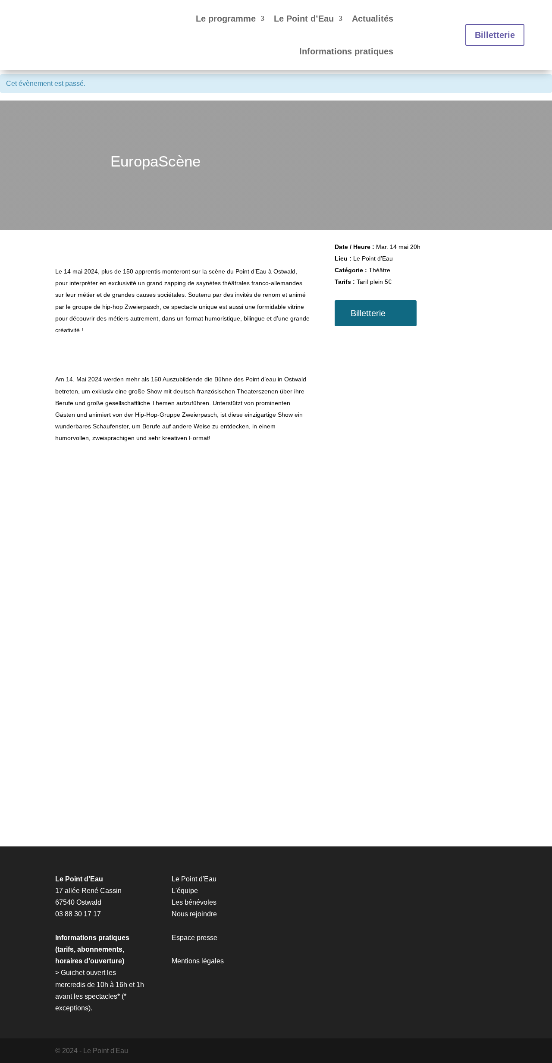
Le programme (226, 18)
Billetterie (495, 35)
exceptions (71, 1008)
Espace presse (194, 937)
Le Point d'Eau (194, 879)
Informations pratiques (346, 51)
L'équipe (185, 890)
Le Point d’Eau (304, 18)
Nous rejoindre (194, 914)
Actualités (372, 18)
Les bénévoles (194, 902)
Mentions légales (198, 961)
